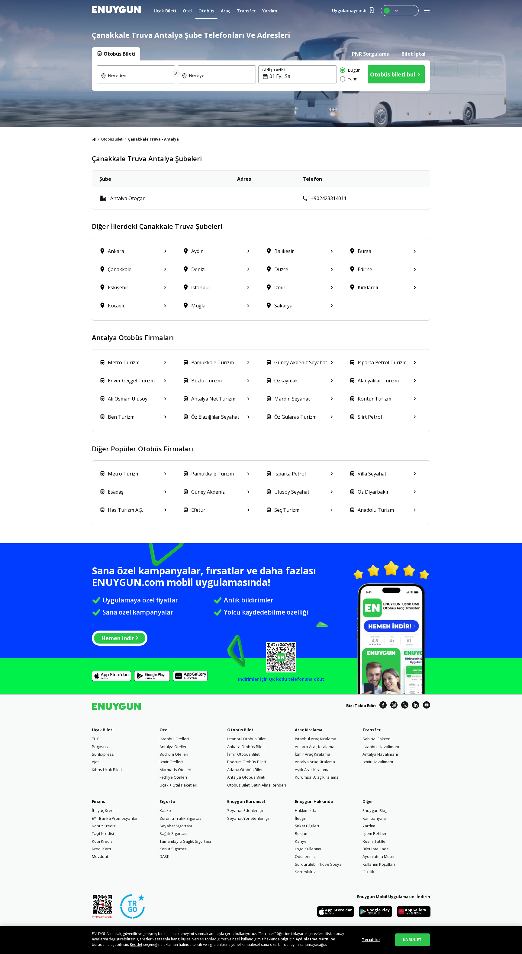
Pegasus (100, 746)
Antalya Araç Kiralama (315, 761)
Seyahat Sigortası (176, 826)
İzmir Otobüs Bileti (243, 754)
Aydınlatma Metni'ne (315, 939)
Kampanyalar (374, 818)
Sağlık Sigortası (173, 833)
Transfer (371, 729)
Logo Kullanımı (308, 849)
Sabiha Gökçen (376, 738)
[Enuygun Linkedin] (415, 705)
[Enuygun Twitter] (404, 705)
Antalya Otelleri (174, 746)
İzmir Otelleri (171, 761)
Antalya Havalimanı (380, 754)
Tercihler (371, 939)
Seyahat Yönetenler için (249, 818)
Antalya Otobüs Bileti (246, 777)
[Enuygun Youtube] (426, 705)
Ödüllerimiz (305, 856)
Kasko (165, 810)
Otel (164, 729)
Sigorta (167, 801)
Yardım (368, 826)
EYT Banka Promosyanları (115, 818)
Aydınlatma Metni (378, 856)
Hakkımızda (305, 810)
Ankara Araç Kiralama (314, 746)
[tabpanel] (261, 75)
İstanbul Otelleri (174, 738)
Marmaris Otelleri (175, 769)
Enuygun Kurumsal (246, 801)
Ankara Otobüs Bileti (246, 746)
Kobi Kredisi (103, 841)
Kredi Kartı (101, 849)
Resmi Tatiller (374, 841)
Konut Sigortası (173, 849)
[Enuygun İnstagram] (394, 705)
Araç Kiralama (308, 729)
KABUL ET (412, 939)
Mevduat (100, 856)
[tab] (116, 53)
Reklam (301, 833)
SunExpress (103, 754)
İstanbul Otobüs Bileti (246, 738)
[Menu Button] (400, 10)
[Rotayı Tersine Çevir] (176, 74)
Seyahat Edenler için (246, 810)
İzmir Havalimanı (377, 761)
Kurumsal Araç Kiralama (317, 777)
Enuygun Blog (374, 810)
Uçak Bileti (103, 729)
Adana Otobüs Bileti (245, 769)
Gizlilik (368, 871)
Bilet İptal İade (375, 849)
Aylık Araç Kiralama (312, 769)
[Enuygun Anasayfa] (116, 10)
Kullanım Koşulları (378, 864)
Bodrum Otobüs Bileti (246, 761)
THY (95, 738)
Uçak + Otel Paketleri (178, 785)
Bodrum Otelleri (174, 754)
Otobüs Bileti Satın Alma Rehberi (256, 785)
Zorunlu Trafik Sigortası (181, 818)
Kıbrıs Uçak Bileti (107, 769)
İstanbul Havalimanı (380, 746)
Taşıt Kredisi (103, 833)
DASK (164, 856)
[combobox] (139, 79)
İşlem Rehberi (375, 833)
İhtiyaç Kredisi (105, 810)
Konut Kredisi (104, 826)
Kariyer (301, 841)
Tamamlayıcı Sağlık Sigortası (185, 841)
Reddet (136, 944)
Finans (98, 801)
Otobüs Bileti (112, 139)
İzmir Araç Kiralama (312, 754)
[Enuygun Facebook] (383, 705)
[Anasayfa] (94, 139)
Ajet (95, 761)
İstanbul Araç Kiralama (315, 738)
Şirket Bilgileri (307, 826)
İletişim (301, 818)
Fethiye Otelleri (173, 777)
